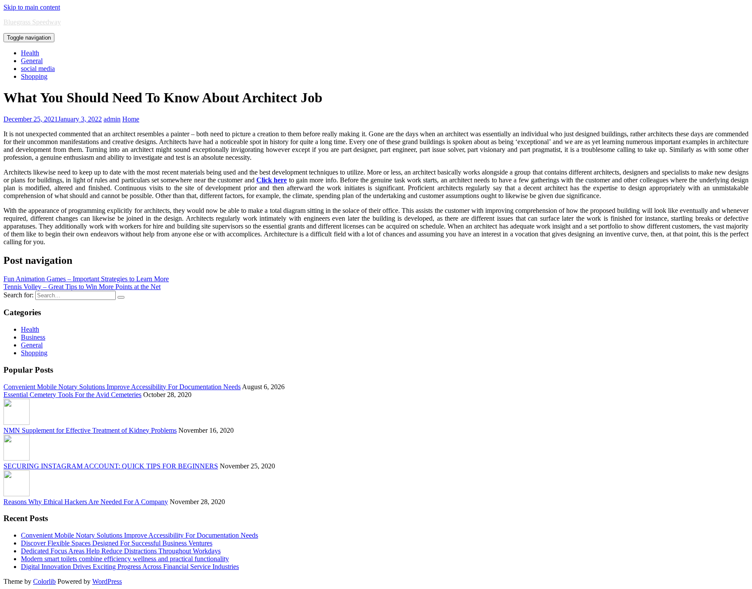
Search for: (18, 295)
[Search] (121, 297)
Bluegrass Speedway (32, 22)
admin (112, 119)
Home (130, 119)
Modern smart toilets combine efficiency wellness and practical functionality (125, 558)
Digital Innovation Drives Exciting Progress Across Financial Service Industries (130, 566)
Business (33, 337)
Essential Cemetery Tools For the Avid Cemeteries (72, 394)
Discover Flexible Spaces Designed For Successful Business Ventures (116, 543)
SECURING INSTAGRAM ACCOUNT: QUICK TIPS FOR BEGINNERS (110, 466)
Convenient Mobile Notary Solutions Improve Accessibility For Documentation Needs (122, 386)
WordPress (107, 581)
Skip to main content (31, 7)
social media (38, 68)
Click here (271, 180)
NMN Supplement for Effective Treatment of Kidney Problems (90, 430)
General (32, 60)
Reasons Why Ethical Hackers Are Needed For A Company (85, 501)
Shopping (34, 76)
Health (30, 53)
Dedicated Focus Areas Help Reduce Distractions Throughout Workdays (121, 551)
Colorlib (44, 581)
